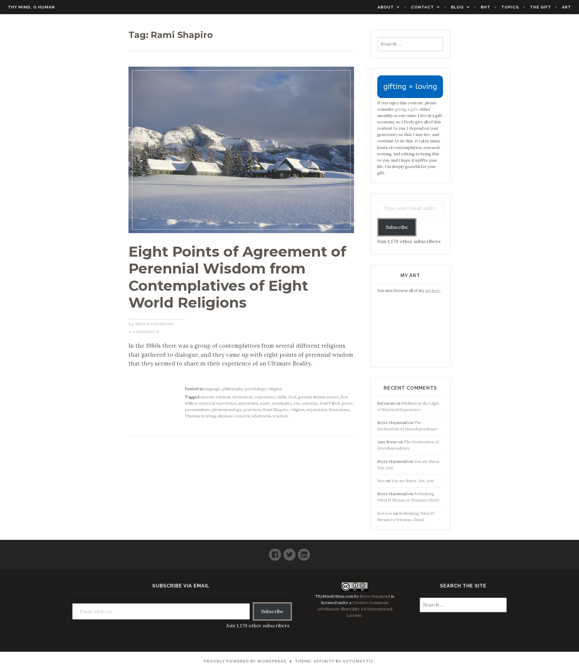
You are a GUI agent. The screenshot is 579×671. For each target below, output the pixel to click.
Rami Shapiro (275, 409)
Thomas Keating (200, 416)
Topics (510, 7)
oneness (310, 403)
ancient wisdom (215, 397)
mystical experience (217, 403)
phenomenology (226, 409)
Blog (457, 7)
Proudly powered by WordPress (245, 661)
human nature (326, 397)
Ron (380, 480)
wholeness (261, 416)
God (292, 397)
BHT (485, 7)
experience (265, 397)
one (296, 403)
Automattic (358, 661)
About (386, 7)
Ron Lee (384, 513)
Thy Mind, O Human (31, 7)
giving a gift (406, 109)
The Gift (540, 7)
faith (281, 397)
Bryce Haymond (154, 324)
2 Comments (144, 332)
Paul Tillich (330, 403)
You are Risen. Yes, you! (412, 480)
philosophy (232, 388)
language (212, 388)
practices (252, 409)
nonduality (282, 403)
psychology (255, 388)
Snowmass (339, 409)
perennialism (197, 409)
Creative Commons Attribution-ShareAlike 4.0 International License (354, 609)
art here (432, 290)
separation (316, 409)
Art (566, 7)
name (265, 403)
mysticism (248, 403)
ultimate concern (234, 416)
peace (347, 403)
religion (274, 388)
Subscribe (397, 227)
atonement (242, 397)
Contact (422, 7)
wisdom (280, 416)
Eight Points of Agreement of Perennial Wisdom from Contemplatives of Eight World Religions (237, 277)
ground (305, 397)
